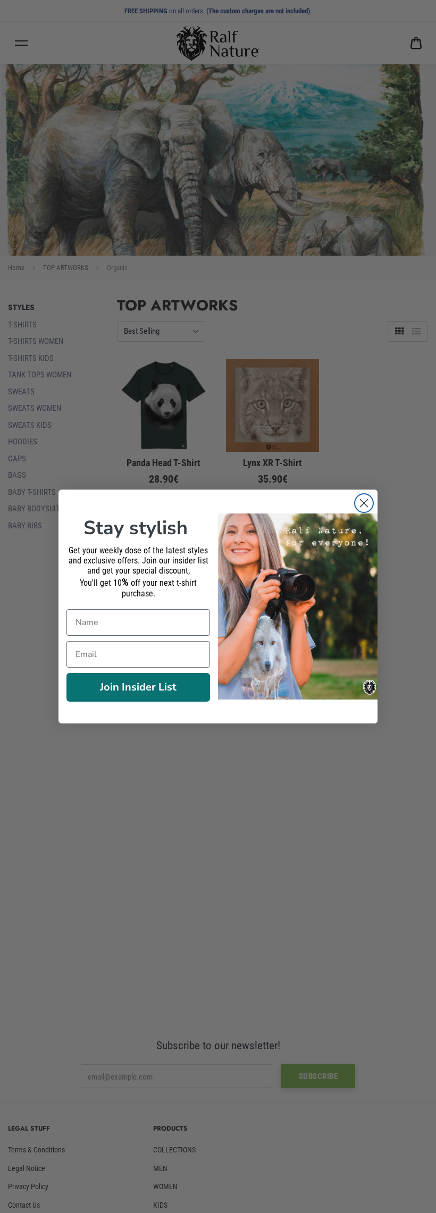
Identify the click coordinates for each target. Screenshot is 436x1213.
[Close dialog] (364, 503)
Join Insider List (138, 687)
